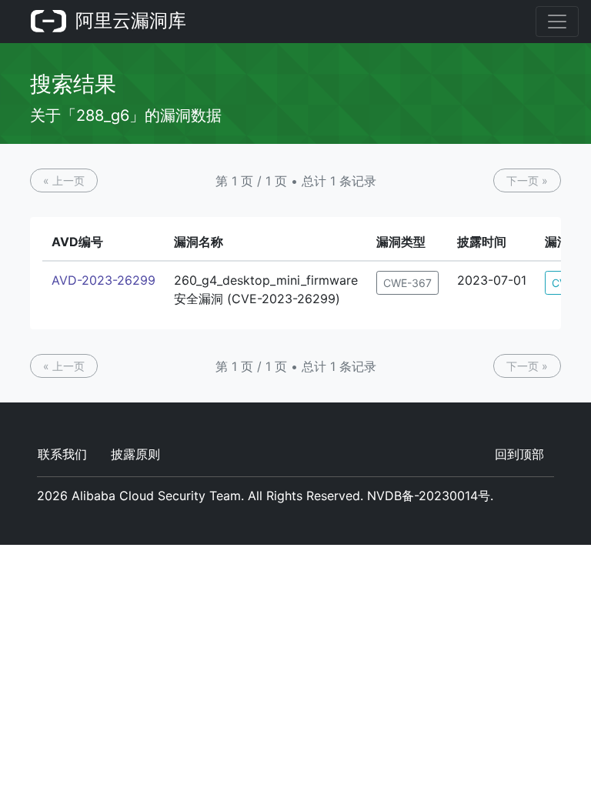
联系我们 (62, 454)
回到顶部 (519, 454)
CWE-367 (407, 282)
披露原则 (135, 454)
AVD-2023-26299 (103, 280)
